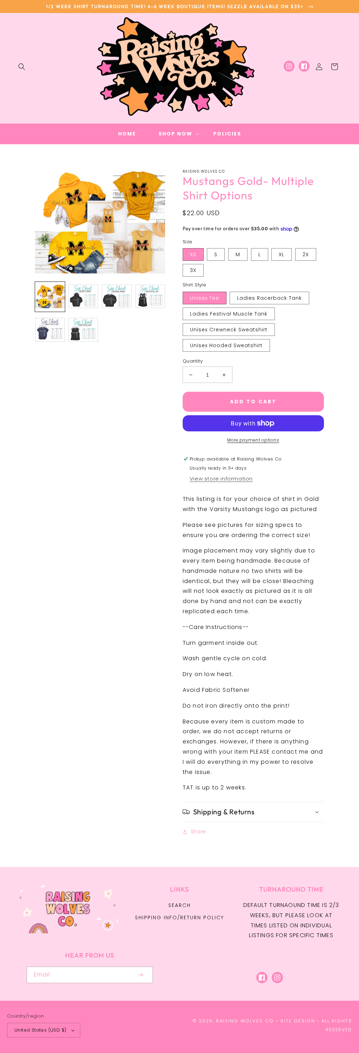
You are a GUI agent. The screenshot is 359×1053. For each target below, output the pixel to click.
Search (179, 905)
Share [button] (198, 831)
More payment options (253, 440)
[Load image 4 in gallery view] (150, 297)
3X (193, 270)
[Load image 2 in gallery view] (83, 297)
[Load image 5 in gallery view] (50, 330)
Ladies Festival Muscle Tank (228, 313)
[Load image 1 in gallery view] (50, 297)
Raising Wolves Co (245, 1021)
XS (193, 254)
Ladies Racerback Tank (269, 298)
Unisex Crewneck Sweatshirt (228, 329)
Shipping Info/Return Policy (179, 917)
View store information (221, 478)
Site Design (297, 1021)
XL (281, 254)
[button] (21, 66)
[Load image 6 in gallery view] (83, 330)
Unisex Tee (204, 298)
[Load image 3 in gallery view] (116, 297)
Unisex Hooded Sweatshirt (226, 345)
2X (306, 254)
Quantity (193, 361)
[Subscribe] (140, 975)
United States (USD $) (40, 1030)
